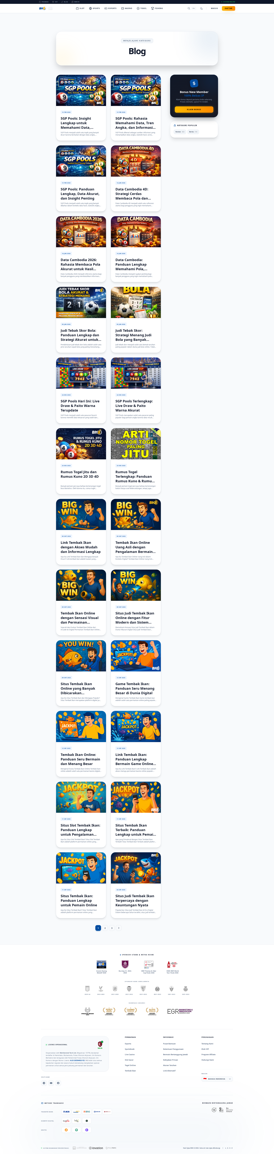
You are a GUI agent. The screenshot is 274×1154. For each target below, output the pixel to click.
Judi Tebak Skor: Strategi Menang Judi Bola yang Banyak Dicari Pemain (133, 337)
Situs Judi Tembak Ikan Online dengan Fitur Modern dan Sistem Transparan (134, 620)
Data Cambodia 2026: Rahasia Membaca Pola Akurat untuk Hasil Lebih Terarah (80, 266)
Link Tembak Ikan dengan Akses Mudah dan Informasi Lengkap (81, 547)
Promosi (45, 2)
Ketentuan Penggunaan (173, 1049)
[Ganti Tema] (201, 8)
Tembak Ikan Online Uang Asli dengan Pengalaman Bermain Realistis (134, 549)
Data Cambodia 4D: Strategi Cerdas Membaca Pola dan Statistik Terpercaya (132, 196)
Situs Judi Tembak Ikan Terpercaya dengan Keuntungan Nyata (134, 900)
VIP (56, 2)
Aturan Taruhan (169, 1065)
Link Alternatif (169, 1071)
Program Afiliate (208, 1054)
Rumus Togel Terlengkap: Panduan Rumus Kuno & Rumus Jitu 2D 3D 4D (134, 478)
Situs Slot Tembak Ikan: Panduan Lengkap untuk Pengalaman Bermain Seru (80, 832)
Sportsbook (129, 1049)
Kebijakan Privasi (170, 1060)
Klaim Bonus (194, 109)
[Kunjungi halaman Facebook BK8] (58, 1083)
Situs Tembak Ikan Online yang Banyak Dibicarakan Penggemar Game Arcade (78, 692)
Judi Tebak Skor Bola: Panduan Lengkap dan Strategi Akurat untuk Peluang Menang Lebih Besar (80, 339)
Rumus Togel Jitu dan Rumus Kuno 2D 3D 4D (80, 474)
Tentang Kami (207, 1043)
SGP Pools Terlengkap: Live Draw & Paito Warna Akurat (134, 405)
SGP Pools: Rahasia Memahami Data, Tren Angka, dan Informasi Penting (134, 125)
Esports (128, 1043)
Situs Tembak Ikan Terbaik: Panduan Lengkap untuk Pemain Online (135, 832)
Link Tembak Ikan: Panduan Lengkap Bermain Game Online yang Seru (134, 761)
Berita (76, 2)
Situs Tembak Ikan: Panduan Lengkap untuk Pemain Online (79, 900)
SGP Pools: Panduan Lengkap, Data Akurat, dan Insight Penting (80, 194)
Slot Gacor (129, 1060)
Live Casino (130, 1054)
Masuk (214, 8)
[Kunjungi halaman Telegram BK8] (44, 1083)
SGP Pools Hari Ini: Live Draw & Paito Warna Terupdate (80, 405)
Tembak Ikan (130, 1071)
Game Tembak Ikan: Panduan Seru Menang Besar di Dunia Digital (134, 688)
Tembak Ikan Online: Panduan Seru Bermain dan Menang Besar (80, 759)
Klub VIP (205, 1049)
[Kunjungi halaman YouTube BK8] (51, 1083)
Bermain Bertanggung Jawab (175, 1054)
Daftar (228, 8)
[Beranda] (46, 8)
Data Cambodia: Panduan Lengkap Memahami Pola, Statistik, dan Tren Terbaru (131, 268)
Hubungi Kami (208, 1060)
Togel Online (130, 1065)
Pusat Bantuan (169, 1043)
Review (180, 132)
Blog (66, 2)
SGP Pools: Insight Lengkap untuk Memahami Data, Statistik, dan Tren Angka (76, 127)
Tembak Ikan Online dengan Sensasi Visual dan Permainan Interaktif (79, 620)
